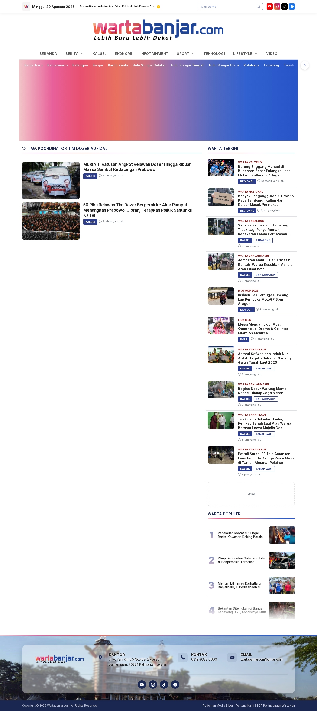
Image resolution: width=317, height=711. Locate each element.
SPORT (184, 53)
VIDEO (272, 53)
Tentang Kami (244, 705)
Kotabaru (251, 65)
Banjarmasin (57, 65)
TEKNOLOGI (214, 53)
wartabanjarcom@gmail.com (262, 659)
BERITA (72, 53)
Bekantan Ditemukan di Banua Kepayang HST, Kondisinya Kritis (242, 610)
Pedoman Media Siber (218, 705)
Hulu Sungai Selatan (149, 65)
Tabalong (271, 65)
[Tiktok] (284, 6)
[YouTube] (270, 6)
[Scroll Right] (305, 65)
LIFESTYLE (243, 53)
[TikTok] (164, 684)
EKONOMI (123, 53)
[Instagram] (277, 6)
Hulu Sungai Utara (224, 65)
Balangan (80, 65)
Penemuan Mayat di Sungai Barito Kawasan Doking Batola (240, 535)
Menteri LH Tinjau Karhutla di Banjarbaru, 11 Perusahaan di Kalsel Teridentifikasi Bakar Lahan (239, 585)
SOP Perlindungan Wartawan (275, 705)
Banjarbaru (33, 65)
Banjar (98, 65)
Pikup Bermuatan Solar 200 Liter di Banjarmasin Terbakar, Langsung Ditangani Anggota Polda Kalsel (242, 560)
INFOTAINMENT (154, 53)
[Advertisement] (158, 103)
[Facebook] (292, 6)
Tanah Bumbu (295, 65)
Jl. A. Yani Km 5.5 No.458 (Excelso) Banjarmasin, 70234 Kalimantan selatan (138, 662)
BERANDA (48, 53)
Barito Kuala (118, 65)
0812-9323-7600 (204, 659)
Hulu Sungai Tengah (187, 65)
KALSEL (100, 53)
